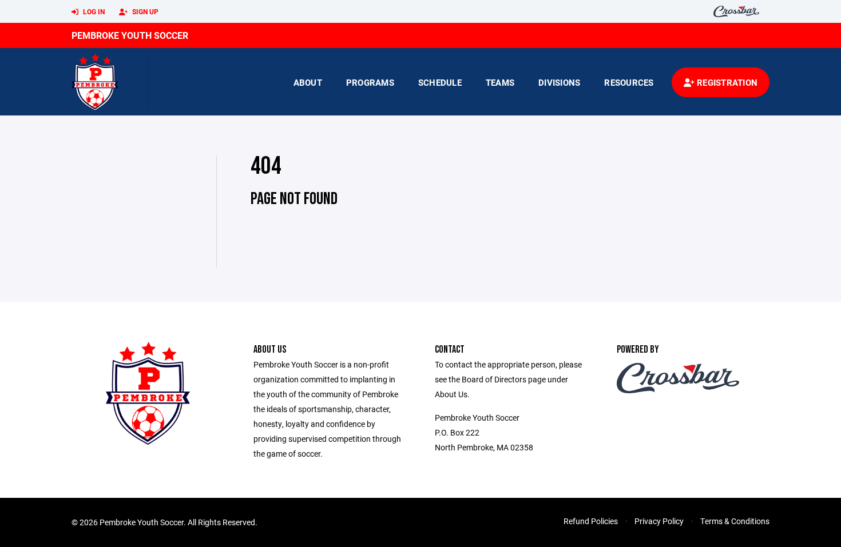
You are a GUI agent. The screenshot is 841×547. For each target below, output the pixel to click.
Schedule (440, 82)
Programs (370, 82)
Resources (628, 82)
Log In (93, 11)
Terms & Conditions (734, 521)
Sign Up (144, 11)
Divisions (559, 82)
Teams (500, 82)
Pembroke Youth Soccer (130, 35)
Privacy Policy (659, 521)
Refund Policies (591, 521)
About (307, 82)
